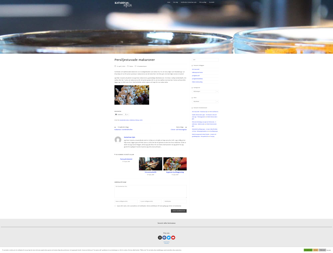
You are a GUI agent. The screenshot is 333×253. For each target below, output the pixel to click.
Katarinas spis (129, 137)
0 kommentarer (142, 66)
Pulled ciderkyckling (197, 82)
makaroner (123, 120)
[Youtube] (173, 238)
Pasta (131, 66)
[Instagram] (160, 238)
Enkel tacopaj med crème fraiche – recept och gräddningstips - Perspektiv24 (204, 135)
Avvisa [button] (315, 250)
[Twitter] (169, 238)
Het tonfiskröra (214, 112)
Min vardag (202, 2)
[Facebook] (164, 238)
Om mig (175, 2)
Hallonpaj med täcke (197, 73)
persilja (137, 120)
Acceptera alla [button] (308, 250)
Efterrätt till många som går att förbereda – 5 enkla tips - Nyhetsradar (204, 123)
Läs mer (328, 250)
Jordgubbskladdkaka (197, 79)
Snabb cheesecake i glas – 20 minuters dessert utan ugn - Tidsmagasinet (204, 116)
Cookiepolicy (166, 243)
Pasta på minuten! (126, 159)
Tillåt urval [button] (322, 250)
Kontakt (211, 2)
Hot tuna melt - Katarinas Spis (200, 112)
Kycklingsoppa (214, 131)
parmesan (132, 120)
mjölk (127, 120)
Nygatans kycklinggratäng (175, 172)
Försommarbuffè (150, 172)
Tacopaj (212, 137)
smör (141, 120)
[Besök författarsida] (117, 140)
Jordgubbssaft (196, 76)
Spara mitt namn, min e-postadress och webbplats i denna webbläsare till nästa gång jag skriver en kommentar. (149, 206)
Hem (168, 2)
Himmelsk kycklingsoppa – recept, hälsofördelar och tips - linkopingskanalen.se (204, 130)
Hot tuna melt (195, 69)
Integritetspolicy (166, 242)
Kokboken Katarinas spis (189, 2)
